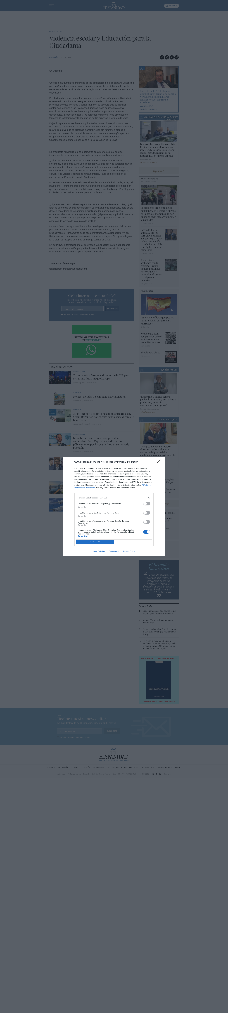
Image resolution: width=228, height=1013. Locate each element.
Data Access (114, 551)
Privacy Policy (129, 551)
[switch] (146, 503)
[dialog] (114, 506)
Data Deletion (99, 551)
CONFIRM (95, 542)
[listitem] (114, 497)
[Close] (159, 462)
